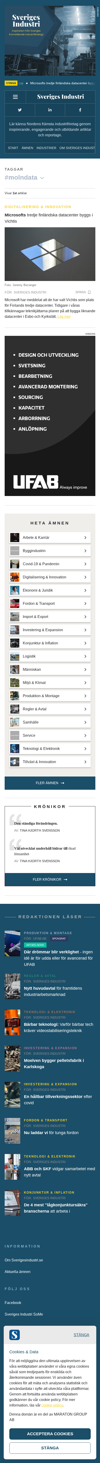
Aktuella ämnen (17, 1272)
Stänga (81, 1335)
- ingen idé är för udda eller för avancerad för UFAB (58, 958)
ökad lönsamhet (45, 851)
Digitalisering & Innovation (38, 207)
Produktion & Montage (48, 933)
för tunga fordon (51, 1132)
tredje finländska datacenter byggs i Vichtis (49, 218)
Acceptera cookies (50, 1434)
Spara (80, 292)
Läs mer (64, 316)
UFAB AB (39, 938)
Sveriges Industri (30, 292)
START (13, 148)
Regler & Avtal (40, 976)
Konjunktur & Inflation (49, 1192)
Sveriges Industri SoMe (24, 1314)
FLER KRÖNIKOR (47, 879)
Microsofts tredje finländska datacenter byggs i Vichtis (55, 83)
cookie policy (52, 1405)
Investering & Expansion (50, 1048)
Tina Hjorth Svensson (40, 830)
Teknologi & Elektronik (50, 1012)
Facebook (13, 1303)
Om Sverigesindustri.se (24, 1260)
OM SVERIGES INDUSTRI (79, 148)
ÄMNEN (27, 148)
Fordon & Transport (46, 1120)
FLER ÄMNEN (47, 783)
